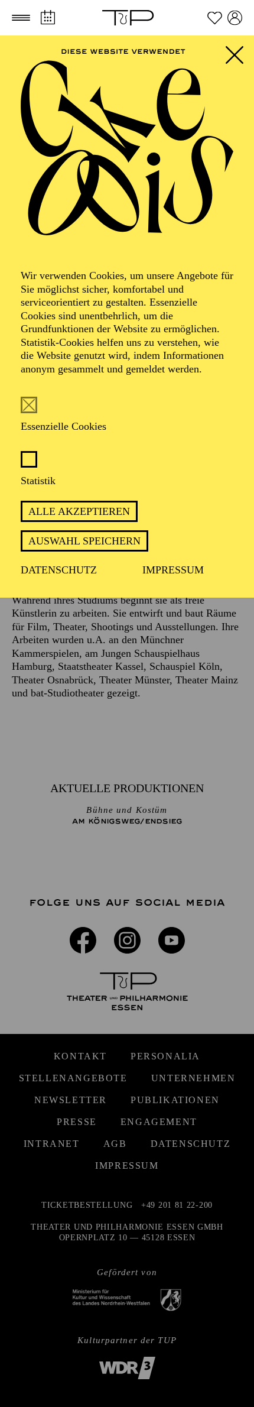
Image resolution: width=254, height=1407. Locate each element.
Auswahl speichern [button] (84, 541)
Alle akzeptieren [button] (79, 511)
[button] (21, 18)
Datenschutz (59, 570)
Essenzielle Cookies (63, 426)
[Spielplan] (47, 17)
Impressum (173, 570)
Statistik (38, 481)
